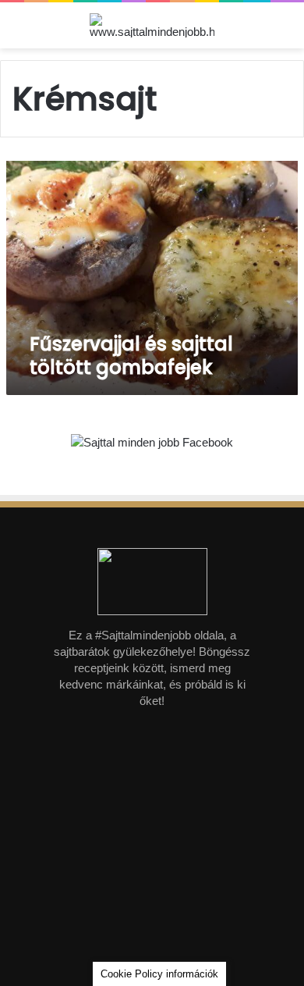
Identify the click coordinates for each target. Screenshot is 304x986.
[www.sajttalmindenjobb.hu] (152, 25)
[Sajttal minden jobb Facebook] (152, 443)
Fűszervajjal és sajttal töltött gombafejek (131, 355)
